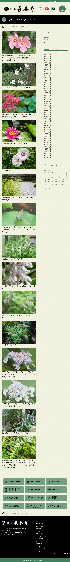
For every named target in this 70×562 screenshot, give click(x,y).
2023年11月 (48, 125)
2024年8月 (47, 106)
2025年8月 (47, 80)
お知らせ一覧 (15, 513)
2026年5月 (47, 61)
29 (66, 184)
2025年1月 (47, 95)
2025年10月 (48, 76)
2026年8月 (47, 54)
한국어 (66, 1)
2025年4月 (47, 89)
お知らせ (47, 37)
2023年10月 (48, 127)
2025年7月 (47, 82)
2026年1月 (47, 69)
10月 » (49, 188)
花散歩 (46, 39)
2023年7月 (47, 134)
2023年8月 (47, 132)
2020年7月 (47, 153)
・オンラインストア (40, 541)
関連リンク (65, 553)
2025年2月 (47, 93)
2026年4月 (47, 63)
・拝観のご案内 (39, 526)
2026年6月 (47, 58)
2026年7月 (47, 56)
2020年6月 (47, 155)
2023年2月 (47, 145)
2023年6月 (47, 136)
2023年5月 (47, 138)
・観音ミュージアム (40, 536)
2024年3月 (47, 117)
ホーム (6, 26)
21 (63, 182)
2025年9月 (47, 78)
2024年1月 (47, 121)
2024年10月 (48, 101)
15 (66, 179)
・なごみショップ (40, 549)
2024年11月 (48, 99)
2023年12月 (48, 123)
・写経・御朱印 (39, 533)
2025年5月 (47, 86)
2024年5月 (47, 112)
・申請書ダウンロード (41, 544)
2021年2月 (47, 151)
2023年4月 (47, 140)
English (54, 1)
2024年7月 (47, 108)
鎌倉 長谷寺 (19, 9)
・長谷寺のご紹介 (40, 523)
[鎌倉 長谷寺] (18, 522)
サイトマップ (57, 553)
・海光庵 (37, 546)
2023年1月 (47, 147)
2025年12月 (48, 71)
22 (66, 182)
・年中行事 (38, 528)
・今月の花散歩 (39, 539)
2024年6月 (47, 110)
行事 (45, 42)
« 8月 (45, 188)
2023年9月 (47, 130)
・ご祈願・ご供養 (40, 531)
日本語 (49, 1)
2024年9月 (47, 104)
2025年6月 (47, 84)
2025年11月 (48, 74)
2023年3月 (47, 142)
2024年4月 (47, 114)
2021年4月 (47, 149)
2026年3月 (47, 65)
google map (5, 530)
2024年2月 (47, 119)
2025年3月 (47, 91)
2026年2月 (47, 67)
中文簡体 (60, 1)
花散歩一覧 (15, 26)
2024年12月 (48, 97)
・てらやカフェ (39, 551)
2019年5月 (47, 158)
